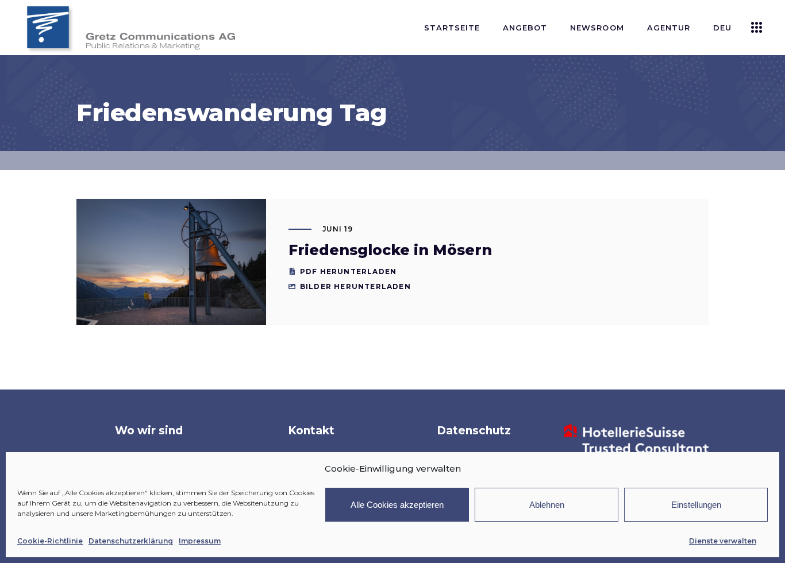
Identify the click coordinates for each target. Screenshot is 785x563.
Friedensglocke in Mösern (390, 250)
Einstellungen (696, 505)
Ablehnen (546, 505)
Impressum (200, 541)
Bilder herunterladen (355, 286)
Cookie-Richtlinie (50, 541)
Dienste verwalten (722, 541)
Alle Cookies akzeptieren (397, 505)
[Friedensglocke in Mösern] (171, 262)
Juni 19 (337, 229)
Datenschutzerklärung (130, 541)
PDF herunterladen (348, 271)
